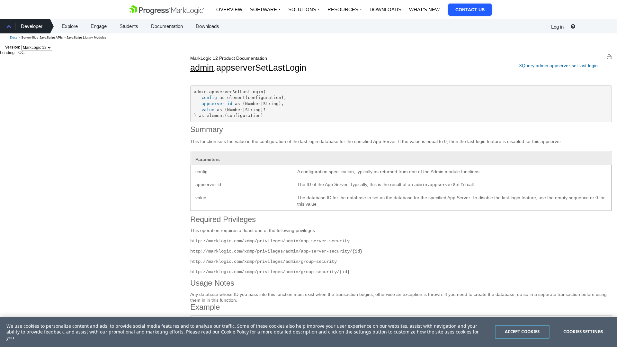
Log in (557, 27)
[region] (308, 332)
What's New (424, 9)
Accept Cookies (522, 331)
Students (129, 26)
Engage (99, 26)
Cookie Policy (235, 332)
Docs (13, 37)
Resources (342, 9)
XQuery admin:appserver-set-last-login (558, 65)
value (207, 109)
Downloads (385, 9)
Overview (229, 9)
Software (263, 9)
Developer (31, 26)
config (209, 97)
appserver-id (216, 103)
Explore (70, 26)
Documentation (167, 26)
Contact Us (470, 9)
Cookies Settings (583, 331)
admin (202, 68)
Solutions (302, 9)
